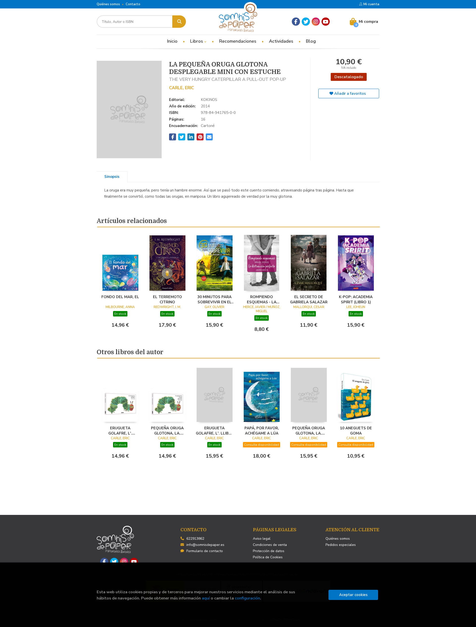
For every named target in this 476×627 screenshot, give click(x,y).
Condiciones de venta (270, 544)
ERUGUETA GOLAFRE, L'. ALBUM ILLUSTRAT (120, 431)
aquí (206, 598)
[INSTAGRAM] (316, 22)
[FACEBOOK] (296, 22)
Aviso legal (261, 538)
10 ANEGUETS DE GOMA (356, 431)
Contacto (133, 4)
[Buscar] (179, 21)
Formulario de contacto (204, 551)
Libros (197, 41)
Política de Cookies (268, 557)
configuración (247, 598)
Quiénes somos (108, 4)
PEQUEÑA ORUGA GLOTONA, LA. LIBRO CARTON (308, 431)
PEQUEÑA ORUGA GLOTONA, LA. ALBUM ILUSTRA (167, 431)
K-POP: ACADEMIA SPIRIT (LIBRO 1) (356, 299)
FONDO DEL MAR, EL (120, 296)
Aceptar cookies (353, 594)
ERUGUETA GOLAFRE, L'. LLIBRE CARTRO (214, 431)
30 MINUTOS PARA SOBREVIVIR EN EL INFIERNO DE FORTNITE (214, 299)
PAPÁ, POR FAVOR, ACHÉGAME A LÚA (261, 431)
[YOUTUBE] (326, 22)
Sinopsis (111, 176)
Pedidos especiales (341, 544)
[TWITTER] (306, 22)
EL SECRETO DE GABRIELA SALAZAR (308, 299)
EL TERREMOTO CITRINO (167, 299)
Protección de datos (268, 551)
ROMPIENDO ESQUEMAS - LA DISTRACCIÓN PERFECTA (261, 299)
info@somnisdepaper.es (205, 544)
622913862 (195, 538)
